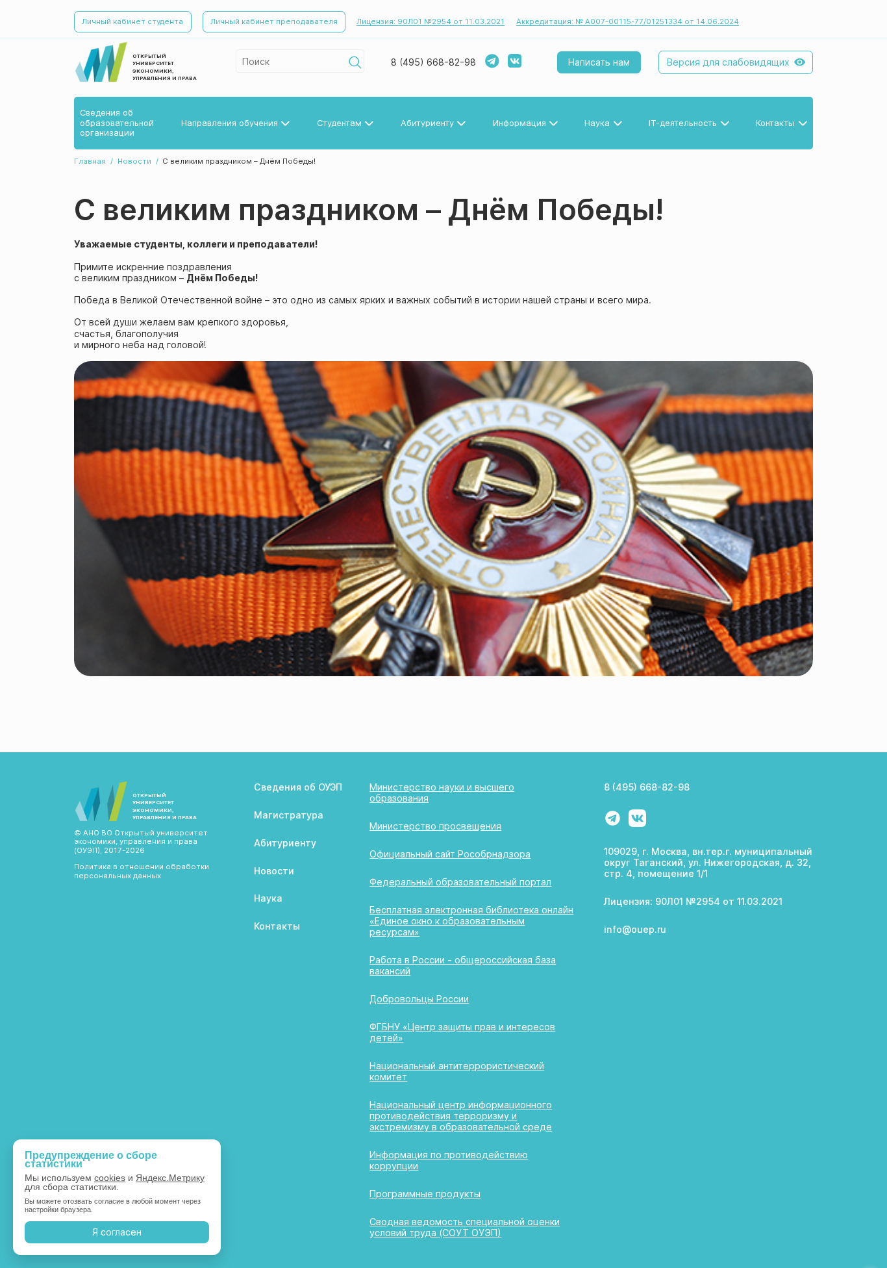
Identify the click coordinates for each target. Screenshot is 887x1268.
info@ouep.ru (635, 929)
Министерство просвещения (435, 825)
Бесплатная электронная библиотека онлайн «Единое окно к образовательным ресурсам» (471, 920)
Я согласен (117, 1231)
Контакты (277, 926)
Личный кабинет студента (132, 21)
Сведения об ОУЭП (298, 786)
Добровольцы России (419, 998)
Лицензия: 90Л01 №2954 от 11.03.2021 (430, 22)
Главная (90, 161)
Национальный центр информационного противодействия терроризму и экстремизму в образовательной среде (460, 1115)
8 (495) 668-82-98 (433, 62)
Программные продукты (425, 1193)
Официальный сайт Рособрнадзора (450, 853)
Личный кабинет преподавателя (274, 21)
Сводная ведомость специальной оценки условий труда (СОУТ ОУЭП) (464, 1227)
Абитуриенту (285, 842)
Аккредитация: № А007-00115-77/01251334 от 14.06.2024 (627, 22)
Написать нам (599, 62)
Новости (134, 161)
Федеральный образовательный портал (460, 881)
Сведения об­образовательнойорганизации (117, 123)
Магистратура (288, 814)
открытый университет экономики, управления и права (164, 67)
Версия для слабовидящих (728, 62)
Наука (268, 898)
